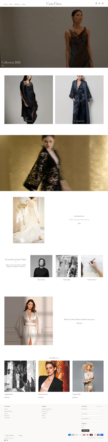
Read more (7, 397)
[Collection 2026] (54, 37)
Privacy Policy (101, 437)
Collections (17, 4)
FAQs (43, 415)
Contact (44, 417)
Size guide (44, 413)
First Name (85, 409)
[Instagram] (7, 440)
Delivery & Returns (92, 437)
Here (79, 223)
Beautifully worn (54, 358)
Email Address (85, 418)
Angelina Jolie (8, 394)
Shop (10, 4)
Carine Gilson (11, 438)
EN (83, 425)
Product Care (45, 411)
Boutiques (6, 415)
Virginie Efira (77, 394)
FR (83, 427)
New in (6, 4)
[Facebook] (5, 440)
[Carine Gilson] (54, 3)
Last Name (85, 414)
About (6, 409)
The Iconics (79, 323)
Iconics (24, 4)
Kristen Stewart (43, 394)
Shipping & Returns (47, 409)
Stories (6, 413)
